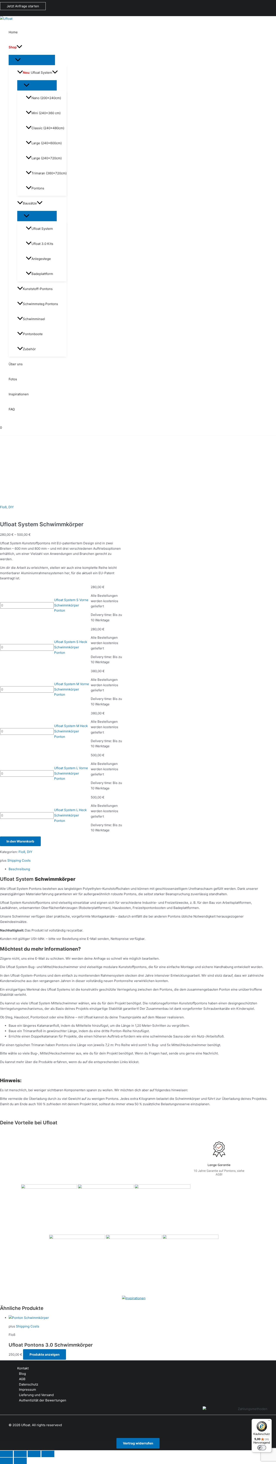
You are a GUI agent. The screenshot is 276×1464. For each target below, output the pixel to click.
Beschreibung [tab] (19, 869)
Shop (13, 47)
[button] (23, 6)
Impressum (27, 1389)
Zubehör (29, 349)
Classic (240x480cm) (47, 128)
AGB (22, 1379)
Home (13, 32)
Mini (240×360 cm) (46, 113)
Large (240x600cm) (46, 143)
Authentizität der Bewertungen (42, 1400)
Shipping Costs (19, 860)
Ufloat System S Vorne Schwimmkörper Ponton (71, 605)
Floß (3, 507)
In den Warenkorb (20, 841)
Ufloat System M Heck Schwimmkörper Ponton (71, 731)
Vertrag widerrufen (138, 1443)
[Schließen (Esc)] (47, 1454)
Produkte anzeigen (45, 1354)
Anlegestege (41, 259)
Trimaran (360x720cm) (49, 173)
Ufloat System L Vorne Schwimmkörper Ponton (71, 773)
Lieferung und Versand (36, 1395)
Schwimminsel (34, 319)
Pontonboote (33, 334)
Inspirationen (19, 394)
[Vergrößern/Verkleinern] (6, 1454)
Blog (22, 1374)
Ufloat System (37, 73)
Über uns (16, 364)
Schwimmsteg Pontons (40, 304)
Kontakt (23, 1368)
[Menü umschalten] (32, 60)
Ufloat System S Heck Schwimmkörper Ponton (70, 647)
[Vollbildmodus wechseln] (20, 1454)
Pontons (37, 188)
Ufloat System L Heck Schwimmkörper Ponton (70, 815)
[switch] (261, 1447)
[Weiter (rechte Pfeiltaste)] (20, 1461)
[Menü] (269, 1421)
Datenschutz (28, 1384)
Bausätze (30, 203)
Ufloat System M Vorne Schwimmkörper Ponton (71, 689)
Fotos (13, 379)
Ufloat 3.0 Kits (42, 244)
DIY (11, 507)
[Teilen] (34, 1454)
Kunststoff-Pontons (38, 289)
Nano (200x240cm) (46, 98)
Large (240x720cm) (46, 158)
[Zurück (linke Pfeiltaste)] (6, 1461)
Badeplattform (42, 274)
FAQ (12, 409)
